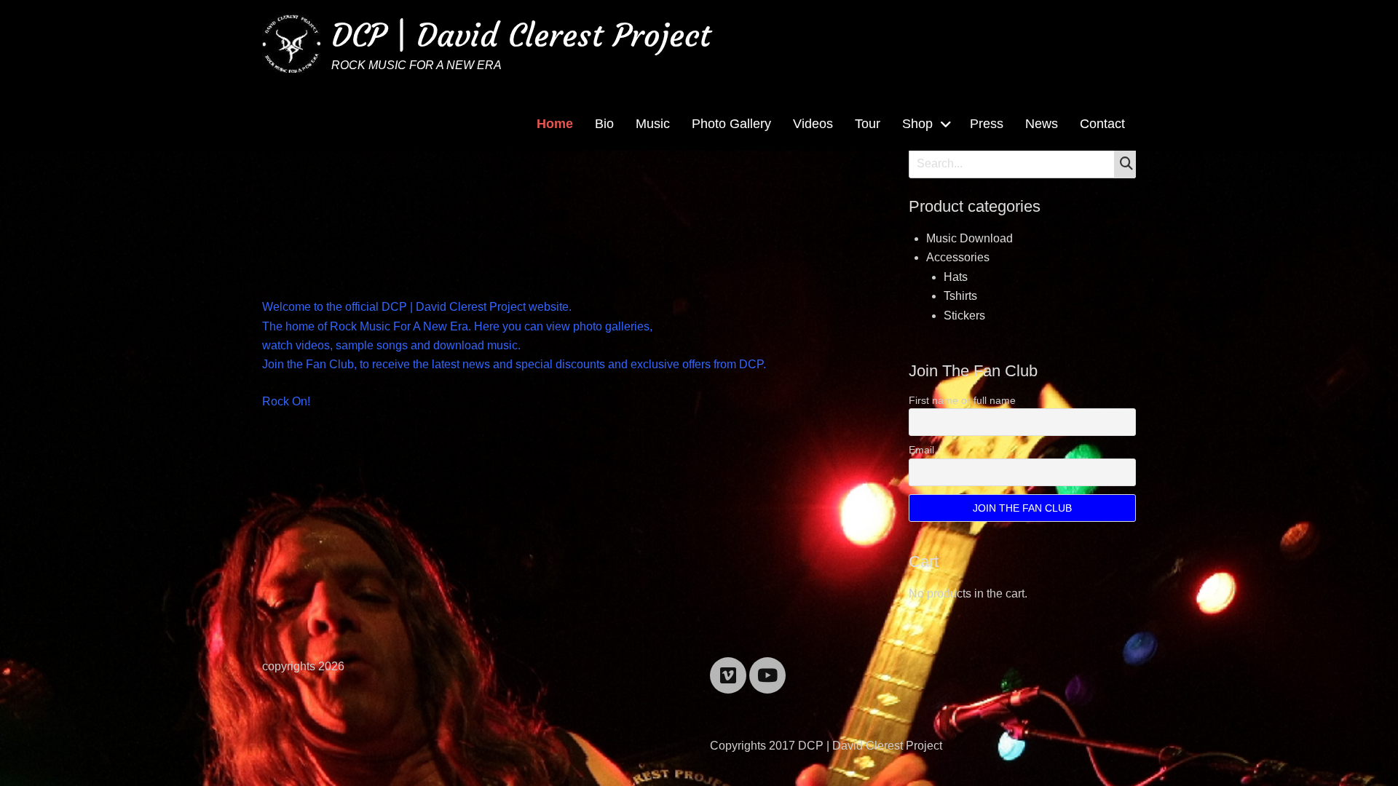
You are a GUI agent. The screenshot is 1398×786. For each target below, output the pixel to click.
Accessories (958, 257)
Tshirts (960, 296)
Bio (604, 123)
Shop (917, 123)
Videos (813, 123)
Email (921, 450)
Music (653, 123)
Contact (1102, 123)
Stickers (964, 315)
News (1041, 123)
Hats (956, 277)
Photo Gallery (731, 123)
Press (986, 123)
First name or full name (962, 400)
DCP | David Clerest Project (521, 35)
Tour (867, 123)
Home (555, 123)
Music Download (969, 238)
